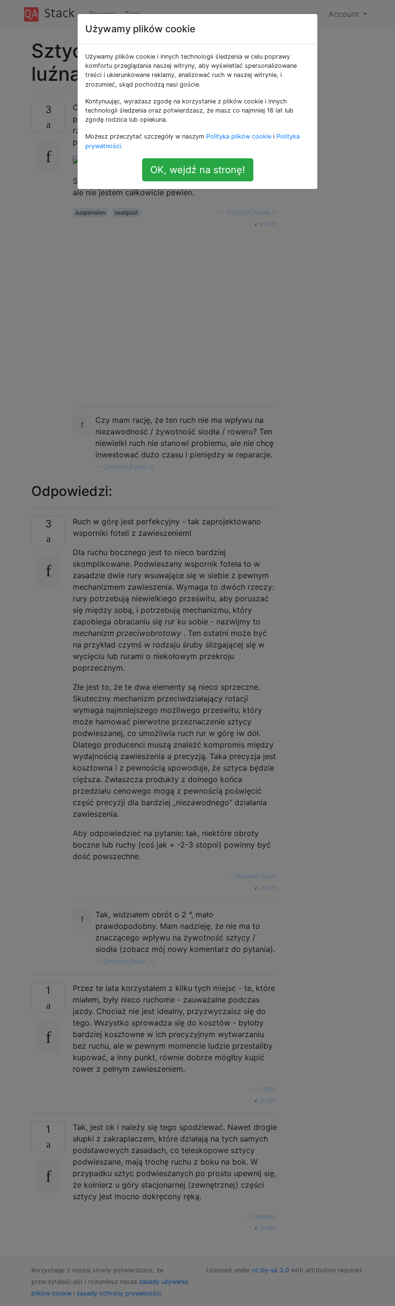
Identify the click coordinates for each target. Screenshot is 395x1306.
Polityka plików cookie (238, 136)
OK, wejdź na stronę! (197, 170)
